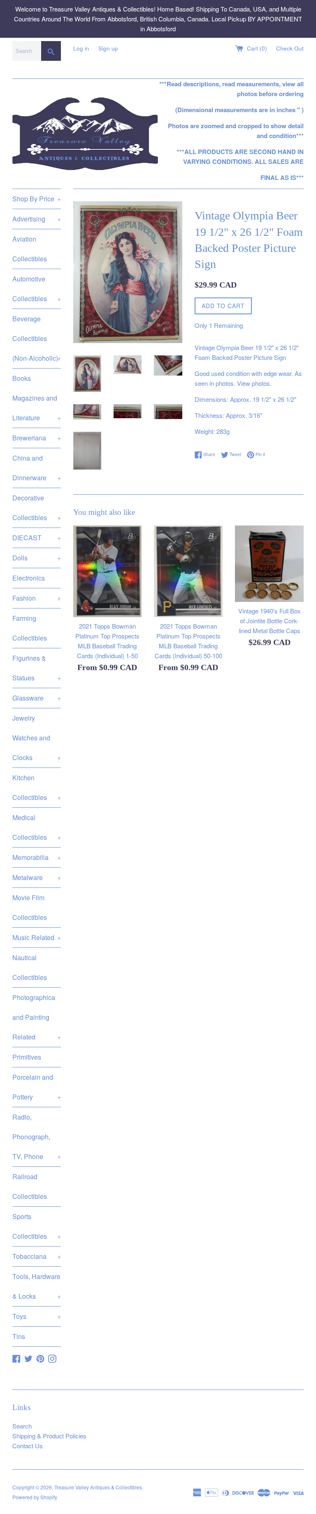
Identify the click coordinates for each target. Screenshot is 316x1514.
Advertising (36, 219)
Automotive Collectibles (36, 288)
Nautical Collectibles (29, 967)
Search (22, 1426)
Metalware (36, 877)
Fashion (36, 598)
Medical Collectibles (36, 827)
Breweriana (36, 437)
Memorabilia (36, 857)
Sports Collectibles (36, 1226)
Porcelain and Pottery (36, 1087)
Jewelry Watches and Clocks (36, 737)
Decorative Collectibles (36, 507)
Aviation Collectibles (29, 248)
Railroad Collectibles (29, 1186)
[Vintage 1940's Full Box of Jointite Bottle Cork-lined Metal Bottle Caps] (269, 563)
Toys (36, 1316)
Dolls (36, 557)
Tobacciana (36, 1256)
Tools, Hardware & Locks (36, 1286)
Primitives (26, 1057)
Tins (18, 1336)
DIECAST (36, 537)
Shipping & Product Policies (49, 1435)
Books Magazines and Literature (36, 397)
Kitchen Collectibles (36, 787)
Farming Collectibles (29, 628)
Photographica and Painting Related (36, 1017)
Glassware (36, 698)
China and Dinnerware (36, 467)
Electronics (28, 578)
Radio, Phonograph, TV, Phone (36, 1136)
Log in (81, 48)
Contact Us (27, 1445)
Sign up (108, 48)
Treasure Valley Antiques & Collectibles (98, 1487)
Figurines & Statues (36, 667)
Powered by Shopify (34, 1496)
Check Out (290, 48)
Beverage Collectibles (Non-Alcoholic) (36, 338)
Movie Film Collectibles (29, 907)
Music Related (36, 937)
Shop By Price (36, 198)
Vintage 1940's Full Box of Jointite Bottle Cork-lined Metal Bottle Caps (269, 620)
